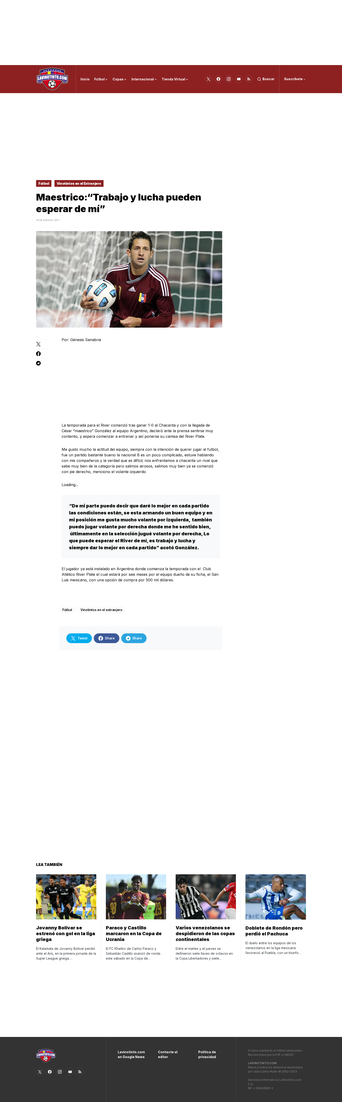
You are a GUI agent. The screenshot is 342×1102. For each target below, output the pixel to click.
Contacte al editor (168, 1054)
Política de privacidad (207, 1054)
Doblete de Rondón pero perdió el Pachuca (274, 931)
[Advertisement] (171, 32)
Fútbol (43, 183)
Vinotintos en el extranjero (101, 610)
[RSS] (248, 79)
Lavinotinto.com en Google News (131, 1054)
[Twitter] (208, 79)
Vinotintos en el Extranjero (79, 183)
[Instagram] (228, 79)
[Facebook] (218, 79)
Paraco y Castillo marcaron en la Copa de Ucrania (134, 933)
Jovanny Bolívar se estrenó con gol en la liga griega (65, 933)
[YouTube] (238, 79)
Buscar (268, 79)
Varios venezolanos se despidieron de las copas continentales (205, 933)
